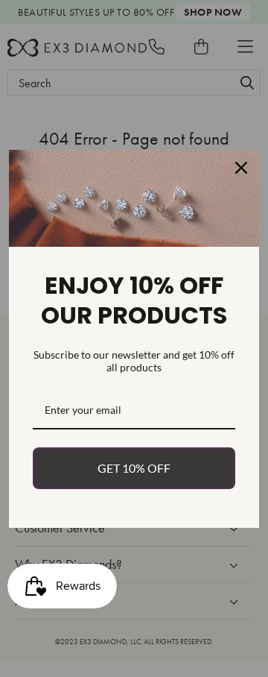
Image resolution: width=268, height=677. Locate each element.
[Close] (241, 168)
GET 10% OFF (134, 468)
